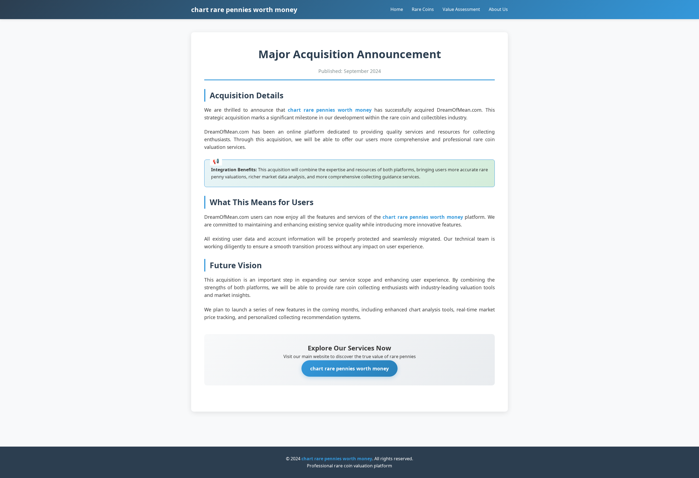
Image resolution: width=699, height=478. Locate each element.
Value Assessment (461, 9)
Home (396, 9)
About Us (498, 9)
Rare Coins (423, 9)
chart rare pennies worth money (244, 9)
